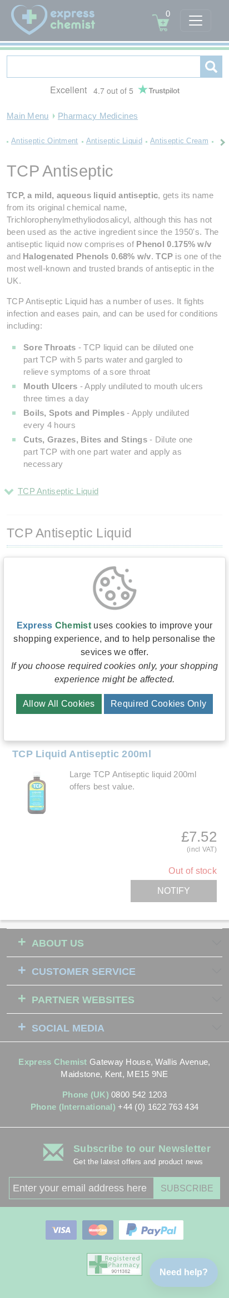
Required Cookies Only (158, 703)
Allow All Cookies (59, 703)
